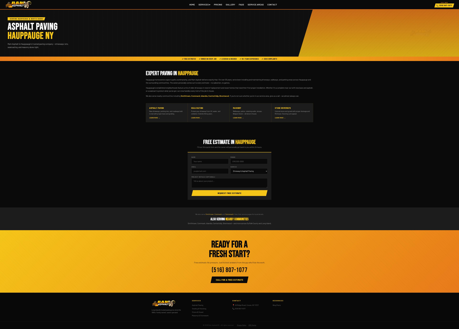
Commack (218, 214)
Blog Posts (277, 305)
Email (193, 167)
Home (192, 4)
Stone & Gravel (197, 312)
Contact (272, 4)
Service (233, 167)
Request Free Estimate (229, 193)
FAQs (241, 4)
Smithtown (210, 214)
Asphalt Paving (197, 305)
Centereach (229, 214)
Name (193, 157)
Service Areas (256, 4)
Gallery (230, 4)
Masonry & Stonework (200, 316)
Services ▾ (204, 4)
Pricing (218, 4)
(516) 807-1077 (444, 5)
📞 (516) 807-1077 (238, 309)
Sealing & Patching (199, 309)
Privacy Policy (241, 325)
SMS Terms (252, 325)
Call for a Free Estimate (229, 279)
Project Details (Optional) (203, 177)
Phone (232, 157)
